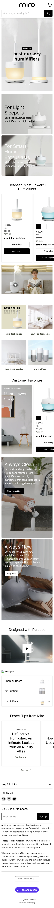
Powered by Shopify (27, 902)
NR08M (39, 231)
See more (25, 770)
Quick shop (16, 244)
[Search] (48, 13)
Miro (5, 228)
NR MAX (7, 225)
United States (25, 878)
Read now (20, 757)
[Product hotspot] (15, 285)
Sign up (43, 816)
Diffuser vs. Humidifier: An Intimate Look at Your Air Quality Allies (21, 742)
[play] (27, 648)
